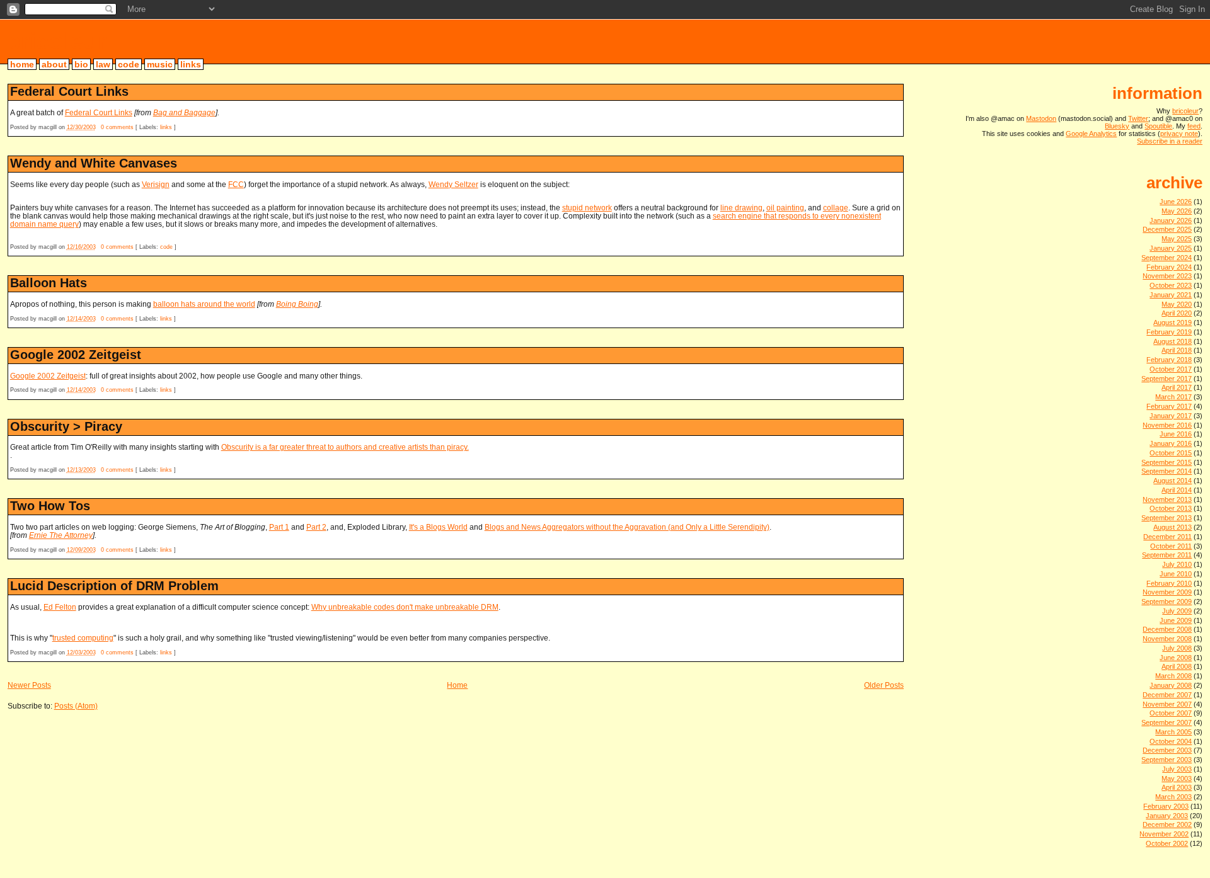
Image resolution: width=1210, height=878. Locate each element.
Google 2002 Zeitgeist (75, 355)
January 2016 (1171, 443)
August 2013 (1172, 527)
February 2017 (1169, 406)
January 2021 (1171, 295)
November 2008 (1167, 638)
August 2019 (1172, 322)
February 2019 (1169, 332)
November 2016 (1167, 425)
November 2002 (1164, 834)
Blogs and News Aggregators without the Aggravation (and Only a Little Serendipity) (627, 527)
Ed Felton (59, 607)
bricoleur (56, 41)
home (22, 64)
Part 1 (279, 527)
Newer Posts (29, 685)
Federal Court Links (69, 91)
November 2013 (1167, 499)
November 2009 (1167, 592)
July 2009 (1177, 611)
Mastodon (1041, 118)
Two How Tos (50, 506)
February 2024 (1169, 267)
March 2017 (1173, 397)
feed (1194, 126)
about (54, 64)
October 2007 (1171, 713)
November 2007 (1167, 704)
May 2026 (1176, 211)
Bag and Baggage (184, 112)
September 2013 (1166, 518)
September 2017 (1166, 378)
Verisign (156, 184)
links (190, 64)
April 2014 (1176, 490)
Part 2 (316, 527)
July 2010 (1177, 564)
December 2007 (1167, 694)
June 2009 (1176, 620)
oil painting (785, 207)
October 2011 (1171, 546)
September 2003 (1166, 759)
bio (81, 64)
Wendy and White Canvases (93, 163)
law (103, 64)
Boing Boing (297, 304)
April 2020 (1176, 313)
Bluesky (1117, 126)
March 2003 (1173, 797)
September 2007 (1166, 722)
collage (835, 207)
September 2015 (1166, 462)
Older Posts (884, 685)
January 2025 (1171, 248)
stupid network (587, 207)
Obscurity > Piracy (66, 426)
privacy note (1179, 133)
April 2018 (1176, 350)
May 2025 (1176, 238)
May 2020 (1176, 304)
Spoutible (1158, 126)
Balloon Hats (48, 283)
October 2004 (1171, 741)
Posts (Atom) (76, 706)
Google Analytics (1091, 133)
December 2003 (1167, 750)
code (128, 64)
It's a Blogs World (438, 527)
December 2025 (1167, 229)
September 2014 (1166, 471)
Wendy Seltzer (453, 184)
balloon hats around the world (204, 304)
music (160, 64)
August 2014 (1172, 480)
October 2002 (1167, 843)
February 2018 (1169, 359)
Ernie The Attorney (61, 535)
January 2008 (1171, 685)
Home (457, 685)
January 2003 (1167, 815)
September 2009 (1166, 601)
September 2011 (1167, 555)
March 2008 (1173, 676)
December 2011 (1167, 536)
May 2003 (1176, 778)
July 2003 (1177, 769)
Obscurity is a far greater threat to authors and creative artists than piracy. (345, 447)
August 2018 (1172, 341)
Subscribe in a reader (1169, 141)
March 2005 (1173, 732)
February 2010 (1169, 583)
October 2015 (1171, 453)
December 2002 (1167, 824)
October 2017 (1171, 369)
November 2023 (1167, 276)
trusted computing (82, 638)
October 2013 (1171, 508)
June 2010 (1176, 574)
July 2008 (1177, 648)
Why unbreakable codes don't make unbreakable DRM (404, 607)
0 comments (117, 127)
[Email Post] (179, 127)
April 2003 (1176, 787)
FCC (236, 184)
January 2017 (1171, 415)
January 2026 (1171, 220)
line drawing (741, 207)
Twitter (1138, 118)
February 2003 (1166, 806)
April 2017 (1176, 387)
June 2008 (1176, 657)
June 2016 (1176, 434)
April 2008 (1176, 666)
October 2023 (1171, 285)
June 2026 (1176, 201)
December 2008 (1167, 629)
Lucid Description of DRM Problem (114, 586)
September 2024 (1166, 257)
